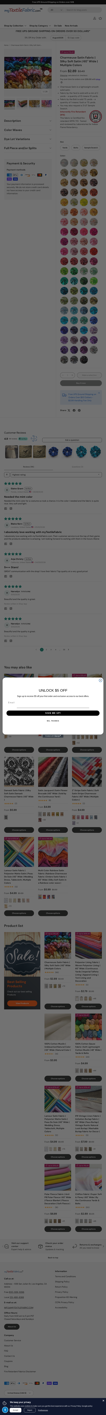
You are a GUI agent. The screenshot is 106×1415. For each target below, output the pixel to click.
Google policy (87, 1406)
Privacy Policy (76, 1406)
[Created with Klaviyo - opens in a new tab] (53, 736)
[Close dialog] (100, 680)
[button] (5, 1410)
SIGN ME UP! (53, 713)
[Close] (103, 1400)
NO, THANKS (53, 721)
